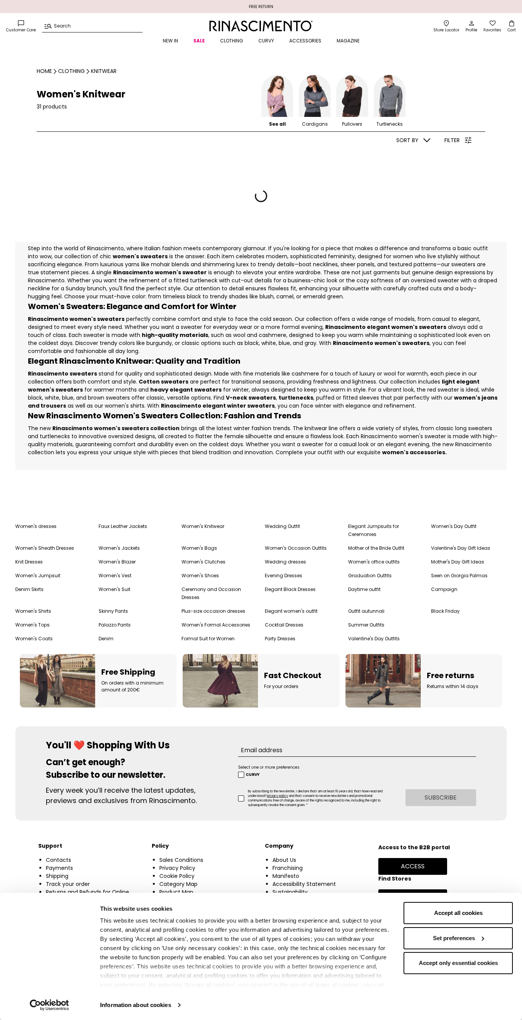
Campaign (444, 589)
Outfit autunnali (366, 611)
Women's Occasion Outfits (296, 548)
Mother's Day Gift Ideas (457, 562)
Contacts (58, 860)
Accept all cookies (458, 913)
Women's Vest (115, 575)
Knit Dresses (29, 562)
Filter (452, 140)
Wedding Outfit (282, 526)
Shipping (57, 876)
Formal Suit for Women (208, 638)
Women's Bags (199, 548)
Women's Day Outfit (454, 526)
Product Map (176, 892)
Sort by (407, 140)
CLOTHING (231, 40)
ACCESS (413, 866)
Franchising (287, 868)
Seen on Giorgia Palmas (459, 575)
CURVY (266, 40)
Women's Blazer (117, 562)
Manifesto (285, 876)
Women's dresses (36, 526)
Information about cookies (135, 1005)
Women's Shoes (200, 575)
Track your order (68, 884)
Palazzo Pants (115, 625)
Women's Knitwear (203, 526)
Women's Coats (34, 638)
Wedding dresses (285, 562)
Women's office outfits (374, 562)
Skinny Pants (113, 611)
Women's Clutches (203, 562)
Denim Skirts (29, 589)
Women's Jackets (119, 548)
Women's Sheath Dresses (44, 548)
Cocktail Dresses (284, 625)
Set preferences (454, 938)
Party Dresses (280, 638)
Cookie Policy (177, 876)
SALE (199, 40)
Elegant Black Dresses (290, 589)
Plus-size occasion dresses (213, 611)
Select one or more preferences (269, 767)
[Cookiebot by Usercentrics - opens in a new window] (49, 1005)
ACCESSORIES (305, 40)
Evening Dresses (283, 575)
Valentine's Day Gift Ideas (460, 548)
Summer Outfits (366, 625)
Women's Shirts (33, 611)
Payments (59, 868)
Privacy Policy (177, 868)
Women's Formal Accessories (216, 625)
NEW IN (170, 40)
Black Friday (445, 611)
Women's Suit (114, 589)
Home (44, 71)
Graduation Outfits (370, 575)
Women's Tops (32, 625)
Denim (106, 638)
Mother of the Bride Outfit (376, 548)
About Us (284, 860)
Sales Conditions (181, 860)
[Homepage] (261, 26)
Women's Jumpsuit (37, 575)
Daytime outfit (364, 589)
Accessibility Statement (304, 884)
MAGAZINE (348, 40)
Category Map (178, 884)
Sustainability (290, 892)
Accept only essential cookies (458, 963)
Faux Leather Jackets (123, 526)
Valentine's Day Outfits (374, 638)
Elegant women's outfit (291, 611)
